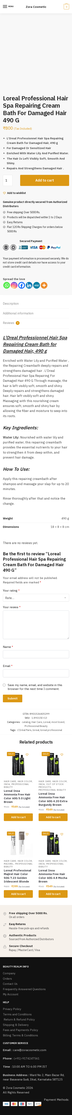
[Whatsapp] (6, 285)
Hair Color (25, 781)
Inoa (7, 784)
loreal (36, 730)
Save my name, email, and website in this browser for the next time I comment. (35, 687)
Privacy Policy (12, 1009)
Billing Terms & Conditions (20, 1035)
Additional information (18, 313)
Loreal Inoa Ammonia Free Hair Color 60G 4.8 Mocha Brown (53, 876)
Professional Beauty (36, 726)
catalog (26, 722)
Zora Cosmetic (36, 6)
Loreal (46, 722)
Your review (12, 607)
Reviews (10, 323)
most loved (57, 722)
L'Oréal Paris (24, 730)
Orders (7, 978)
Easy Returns (15, 222)
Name (8, 647)
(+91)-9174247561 (27, 1058)
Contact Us (10, 984)
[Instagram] (14, 285)
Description (11, 303)
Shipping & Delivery (16, 1025)
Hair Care (36, 722)
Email (7, 666)
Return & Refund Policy (19, 1019)
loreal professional (51, 730)
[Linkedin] (29, 285)
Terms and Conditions (17, 1014)
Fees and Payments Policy (20, 1030)
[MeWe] (36, 285)
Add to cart (44, 180)
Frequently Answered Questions (24, 989)
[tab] (36, 304)
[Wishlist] (27, 754)
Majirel (9, 863)
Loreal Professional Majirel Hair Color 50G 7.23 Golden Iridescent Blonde (17, 876)
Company (9, 973)
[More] (44, 285)
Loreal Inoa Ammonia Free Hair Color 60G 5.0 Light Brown (17, 796)
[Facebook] (21, 285)
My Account (10, 994)
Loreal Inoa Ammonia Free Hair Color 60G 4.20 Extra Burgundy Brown (53, 799)
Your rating (11, 590)
